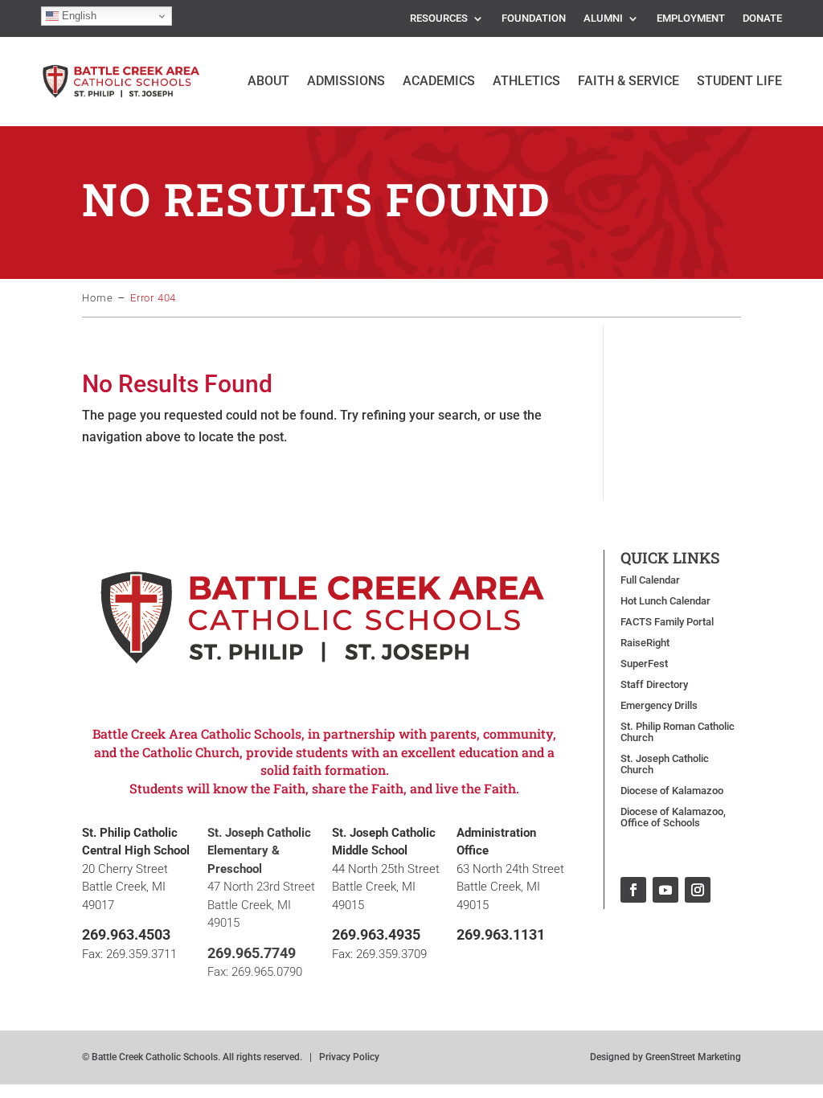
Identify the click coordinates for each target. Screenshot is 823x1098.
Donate (762, 18)
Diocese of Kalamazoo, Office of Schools (673, 817)
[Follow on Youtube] (665, 890)
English (77, 16)
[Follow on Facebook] (633, 890)
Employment (691, 18)
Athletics (526, 80)
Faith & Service (628, 80)
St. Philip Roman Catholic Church (677, 732)
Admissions (346, 80)
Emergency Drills (659, 705)
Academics (439, 80)
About (268, 80)
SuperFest (644, 664)
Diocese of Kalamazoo (671, 791)
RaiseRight (644, 643)
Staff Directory (654, 684)
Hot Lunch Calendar (665, 601)
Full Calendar (650, 580)
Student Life (739, 80)
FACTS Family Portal (667, 622)
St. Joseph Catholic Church (664, 764)
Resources (439, 18)
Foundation (534, 18)
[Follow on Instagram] (697, 890)
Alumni (603, 18)
